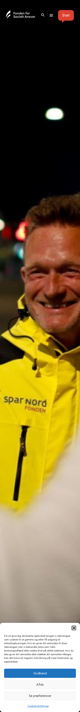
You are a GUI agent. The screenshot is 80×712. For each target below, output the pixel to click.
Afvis (40, 684)
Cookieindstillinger (38, 706)
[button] (74, 628)
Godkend (40, 673)
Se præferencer (40, 696)
